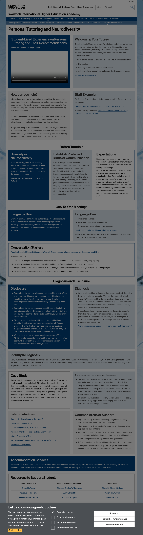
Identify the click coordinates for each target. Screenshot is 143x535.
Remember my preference (114, 519)
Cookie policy (14, 530)
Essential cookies (64, 512)
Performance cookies (66, 528)
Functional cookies (65, 517)
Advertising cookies (66, 522)
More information (114, 524)
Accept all (114, 513)
